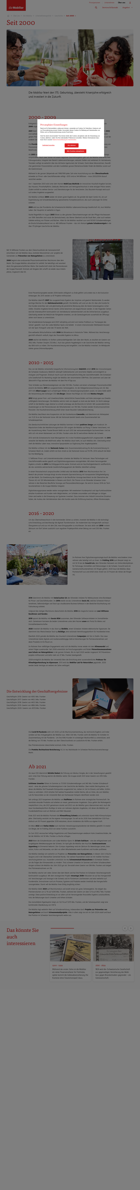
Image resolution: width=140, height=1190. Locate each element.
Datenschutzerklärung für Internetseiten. (65, 139)
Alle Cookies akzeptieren (75, 151)
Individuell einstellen (48, 145)
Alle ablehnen (72, 145)
